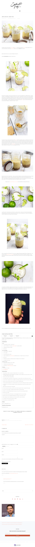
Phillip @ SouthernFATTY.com (7, 478)
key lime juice (12, 355)
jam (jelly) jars (6, 369)
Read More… (20, 524)
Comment (3, 434)
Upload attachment (10, 444)
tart (21, 420)
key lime (13, 420)
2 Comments (18, 18)
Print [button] (32, 336)
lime (22, 99)
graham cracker (10, 420)
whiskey (24, 47)
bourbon (12, 48)
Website (3, 454)
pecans (15, 47)
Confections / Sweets (7, 419)
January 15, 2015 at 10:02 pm (6, 479)
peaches (12, 47)
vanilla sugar (14, 345)
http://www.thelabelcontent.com (13, 473)
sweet (19, 420)
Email (3, 451)
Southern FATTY (17, 5)
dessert (5, 420)
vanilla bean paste (10, 365)
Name (3, 448)
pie (15, 420)
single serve (17, 420)
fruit (7, 420)
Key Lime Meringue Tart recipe (13, 181)
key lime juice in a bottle (10, 254)
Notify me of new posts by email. (6, 461)
